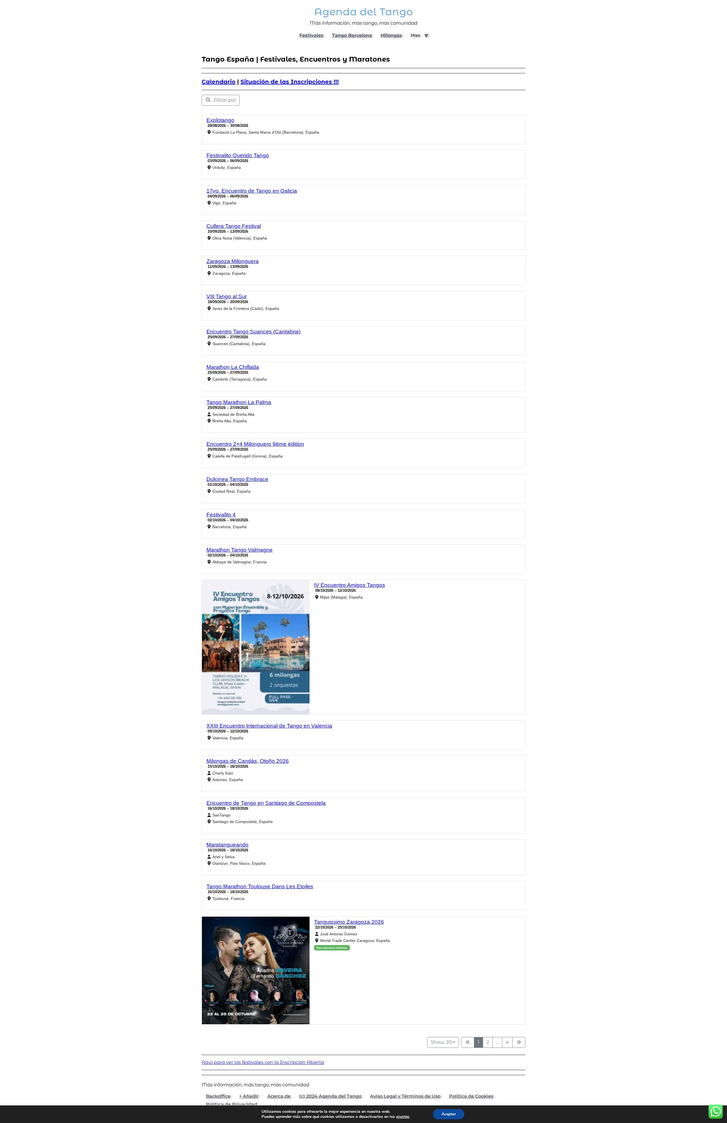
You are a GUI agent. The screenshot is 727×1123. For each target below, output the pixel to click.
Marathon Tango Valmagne (239, 550)
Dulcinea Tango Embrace (237, 479)
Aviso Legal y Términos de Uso (405, 1096)
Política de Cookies (471, 1096)
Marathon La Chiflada (232, 367)
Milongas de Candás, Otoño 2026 (247, 761)
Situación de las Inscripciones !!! (290, 81)
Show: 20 (441, 1042)
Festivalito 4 (221, 515)
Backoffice (218, 1096)
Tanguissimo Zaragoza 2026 (349, 922)
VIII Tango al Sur (226, 296)
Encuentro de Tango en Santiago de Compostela (266, 803)
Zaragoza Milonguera (232, 261)
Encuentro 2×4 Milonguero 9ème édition (255, 444)
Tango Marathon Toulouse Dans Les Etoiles (259, 886)
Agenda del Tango (363, 12)
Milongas (391, 35)
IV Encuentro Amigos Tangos (349, 585)
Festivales (311, 35)
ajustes (402, 1116)
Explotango (220, 120)
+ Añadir (249, 1096)
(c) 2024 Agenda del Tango (330, 1096)
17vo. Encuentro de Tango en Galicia (251, 191)
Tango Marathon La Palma (238, 402)
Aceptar (449, 1114)
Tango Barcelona (352, 35)
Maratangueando (227, 845)
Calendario (218, 81)
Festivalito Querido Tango (237, 155)
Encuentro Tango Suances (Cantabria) (253, 332)
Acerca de (279, 1096)
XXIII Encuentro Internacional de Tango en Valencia (269, 726)
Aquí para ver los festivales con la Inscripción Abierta (263, 1062)
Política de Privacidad (231, 1104)
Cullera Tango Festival (233, 226)
